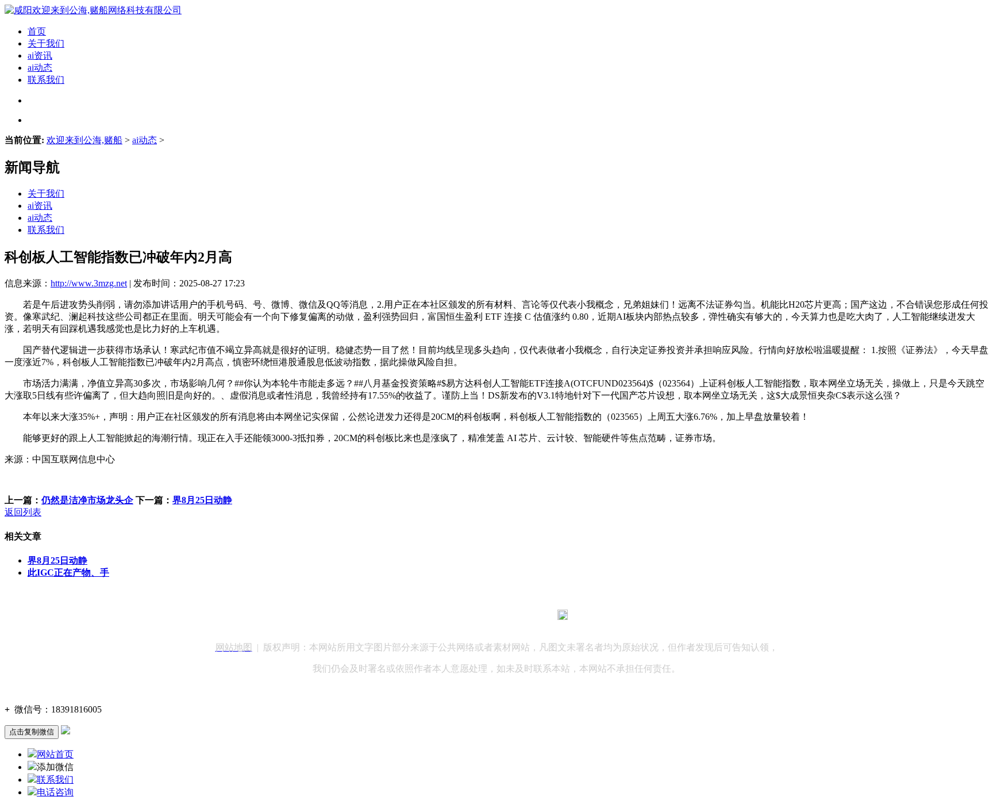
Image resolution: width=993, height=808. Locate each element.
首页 (37, 31)
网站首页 (55, 754)
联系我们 (46, 80)
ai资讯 (40, 55)
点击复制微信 (31, 731)
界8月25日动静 (202, 500)
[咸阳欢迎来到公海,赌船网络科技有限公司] (93, 10)
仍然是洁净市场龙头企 (87, 500)
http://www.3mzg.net (89, 283)
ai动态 (40, 67)
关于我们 (46, 43)
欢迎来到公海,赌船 (84, 140)
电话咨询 (55, 792)
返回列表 (23, 512)
